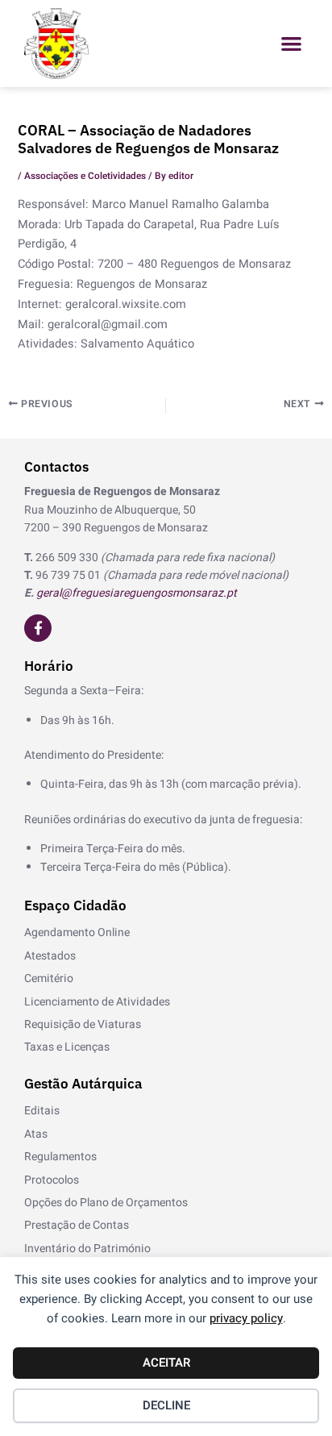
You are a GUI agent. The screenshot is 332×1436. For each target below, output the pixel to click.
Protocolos (51, 1180)
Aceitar (166, 1362)
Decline (166, 1405)
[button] (291, 43)
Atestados (50, 955)
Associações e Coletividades (85, 176)
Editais (42, 1110)
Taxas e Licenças (67, 1046)
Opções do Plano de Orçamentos (106, 1202)
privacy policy (246, 1318)
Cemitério (48, 978)
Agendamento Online (77, 932)
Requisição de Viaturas (82, 1024)
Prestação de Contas (76, 1225)
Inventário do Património (87, 1248)
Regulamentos (60, 1156)
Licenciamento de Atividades (97, 1001)
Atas (36, 1134)
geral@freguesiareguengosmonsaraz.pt (136, 593)
